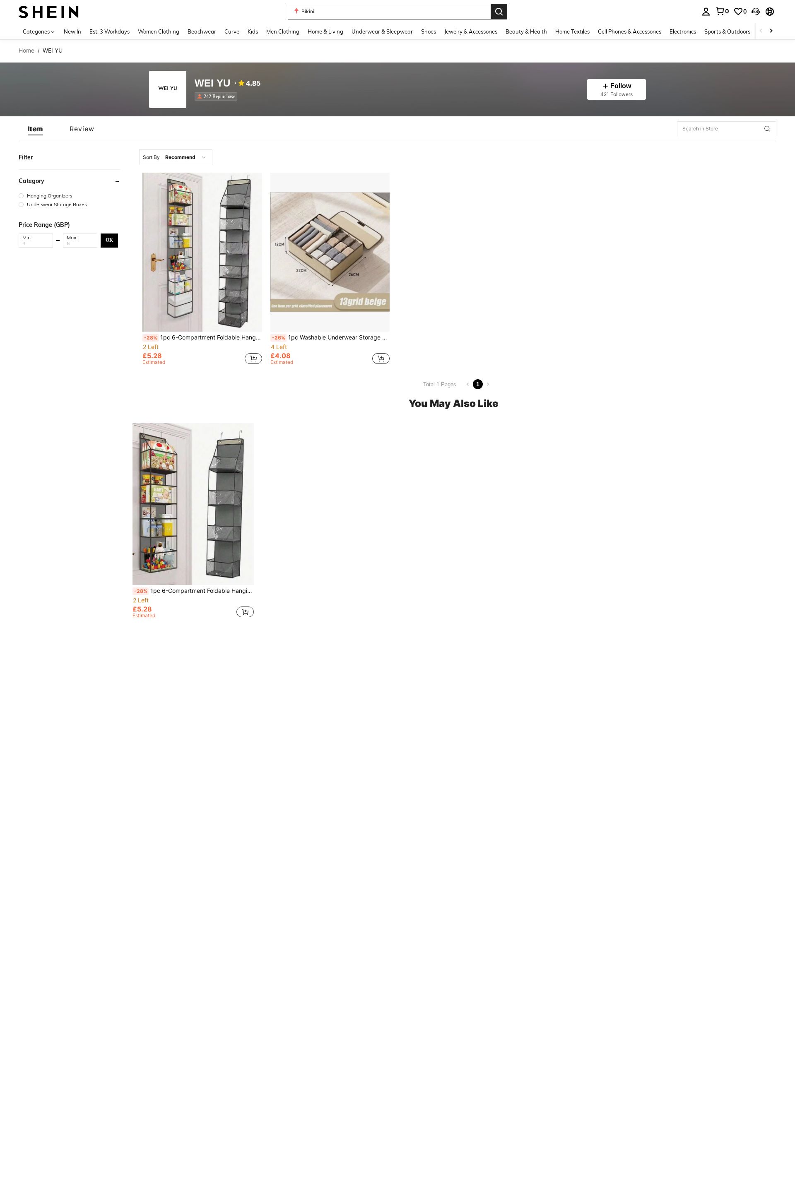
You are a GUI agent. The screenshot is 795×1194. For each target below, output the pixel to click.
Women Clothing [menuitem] (158, 31)
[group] (69, 195)
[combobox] (176, 157)
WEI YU (212, 83)
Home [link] (26, 50)
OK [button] (109, 240)
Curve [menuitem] (231, 31)
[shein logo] (49, 11)
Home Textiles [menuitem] (572, 31)
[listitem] (218, 96)
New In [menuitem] (72, 31)
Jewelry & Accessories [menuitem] (470, 31)
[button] (756, 12)
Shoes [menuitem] (428, 31)
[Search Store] (767, 128)
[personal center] (706, 12)
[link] (722, 11)
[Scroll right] (771, 31)
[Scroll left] (761, 31)
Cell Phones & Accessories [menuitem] (629, 31)
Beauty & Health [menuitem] (526, 31)
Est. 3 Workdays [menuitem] (109, 31)
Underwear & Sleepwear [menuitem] (382, 31)
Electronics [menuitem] (683, 31)
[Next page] (488, 384)
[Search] (499, 11)
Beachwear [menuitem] (202, 31)
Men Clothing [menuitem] (282, 31)
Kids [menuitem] (253, 31)
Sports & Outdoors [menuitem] (727, 31)
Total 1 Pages (439, 384)
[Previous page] (468, 384)
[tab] (35, 128)
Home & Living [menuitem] (325, 31)
